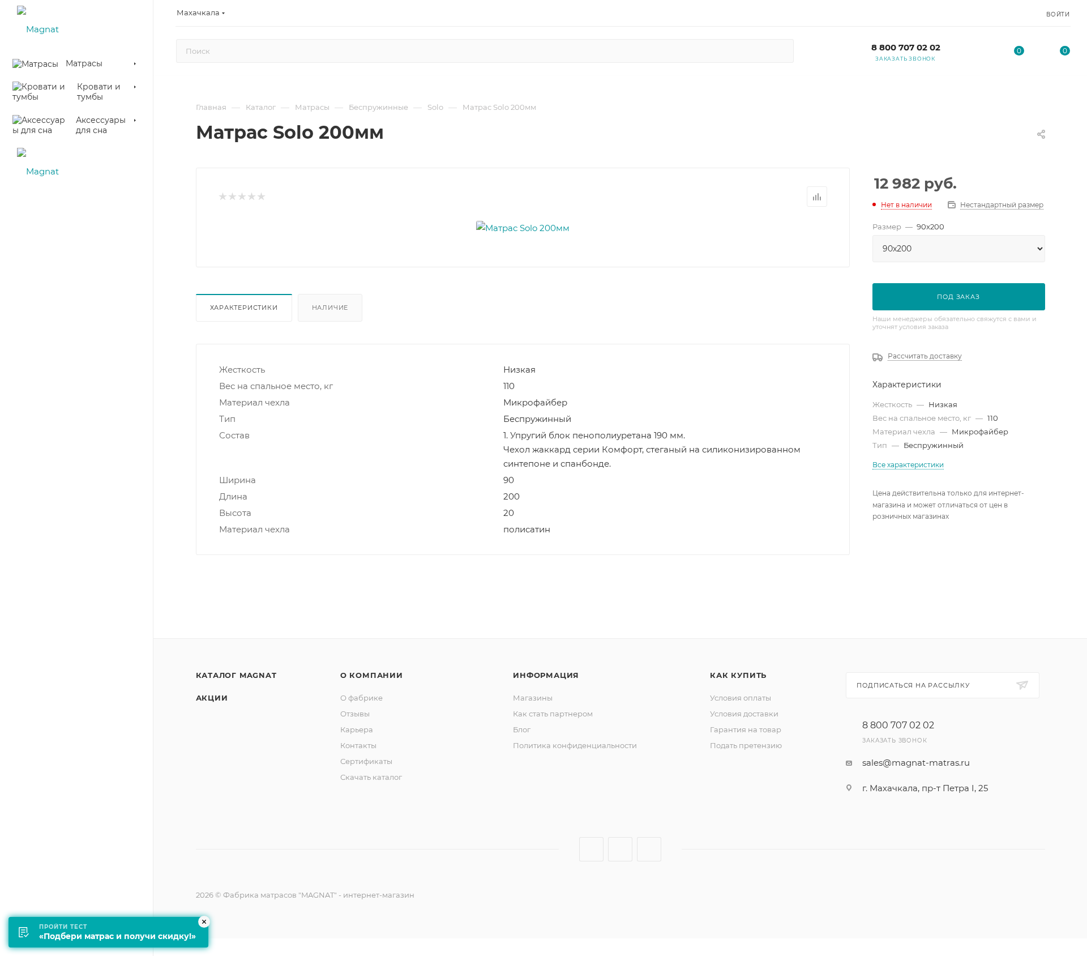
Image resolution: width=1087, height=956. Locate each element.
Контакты (358, 745)
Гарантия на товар (745, 729)
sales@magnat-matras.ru (916, 762)
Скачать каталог (371, 777)
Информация (546, 675)
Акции (212, 697)
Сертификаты (366, 761)
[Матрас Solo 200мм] (522, 228)
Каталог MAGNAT (236, 675)
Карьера (356, 729)
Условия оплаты (740, 697)
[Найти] (780, 51)
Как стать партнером (553, 713)
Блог (521, 729)
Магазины (533, 697)
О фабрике (361, 697)
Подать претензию (746, 745)
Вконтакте (591, 849)
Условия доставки (744, 713)
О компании (371, 675)
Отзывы (355, 713)
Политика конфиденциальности (575, 745)
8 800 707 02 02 (905, 47)
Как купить (738, 675)
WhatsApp (649, 849)
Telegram (620, 849)
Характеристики (244, 307)
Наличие (330, 307)
